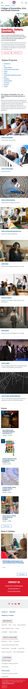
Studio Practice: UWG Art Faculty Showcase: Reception (9, 517)
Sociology (6, 84)
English (5, 71)
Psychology (6, 82)
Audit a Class (4, 264)
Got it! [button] (4, 686)
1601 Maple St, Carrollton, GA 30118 (10, 663)
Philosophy (6, 78)
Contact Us (4, 612)
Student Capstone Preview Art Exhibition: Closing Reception (9, 460)
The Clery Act (16, 641)
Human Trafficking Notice (18, 652)
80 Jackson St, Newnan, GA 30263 (9, 673)
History (5, 73)
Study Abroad (5, 330)
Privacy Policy (21, 648)
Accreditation (4, 632)
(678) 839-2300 (5, 676)
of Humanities (9, 137)
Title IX (10, 641)
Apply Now (6, 52)
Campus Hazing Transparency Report (10, 645)
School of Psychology (7, 169)
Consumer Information (7, 652)
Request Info (17, 52)
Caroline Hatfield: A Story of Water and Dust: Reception (9, 488)
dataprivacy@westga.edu (8, 683)
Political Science (8, 80)
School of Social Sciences (8, 200)
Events (14, 625)
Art (4, 65)
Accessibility (13, 648)
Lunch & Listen (5, 363)
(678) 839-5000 (5, 666)
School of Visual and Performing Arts (11, 231)
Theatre (6, 86)
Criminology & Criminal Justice (11, 69)
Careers (17, 628)
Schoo (3, 137)
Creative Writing (8, 67)
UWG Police (4, 641)
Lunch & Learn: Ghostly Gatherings (10, 396)
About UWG (4, 625)
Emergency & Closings (8, 615)
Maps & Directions (22, 625)
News (10, 625)
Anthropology (7, 63)
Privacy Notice (5, 681)
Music (5, 77)
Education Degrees (6, 298)
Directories (12, 612)
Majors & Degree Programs (8, 628)
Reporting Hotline (5, 648)
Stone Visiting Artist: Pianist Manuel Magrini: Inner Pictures (8, 431)
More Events (6, 526)
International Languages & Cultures (12, 75)
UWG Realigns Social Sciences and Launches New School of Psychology (13, 561)
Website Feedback (13, 632)
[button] (22, 574)
